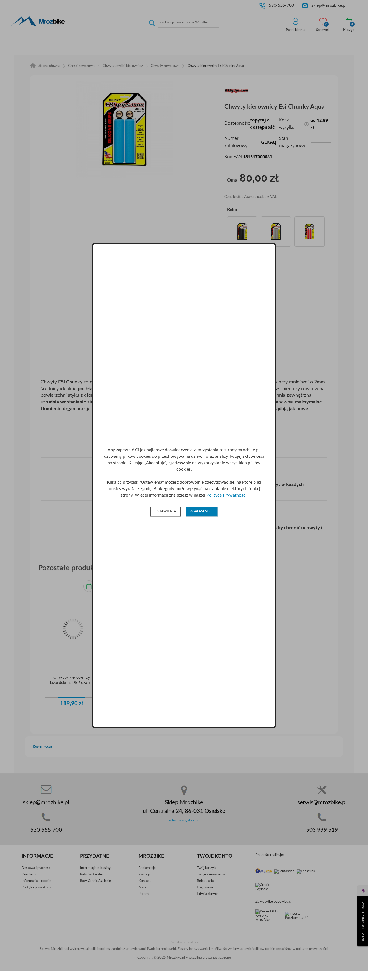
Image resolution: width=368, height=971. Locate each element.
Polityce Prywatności (226, 495)
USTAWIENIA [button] (165, 511)
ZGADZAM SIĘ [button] (201, 511)
